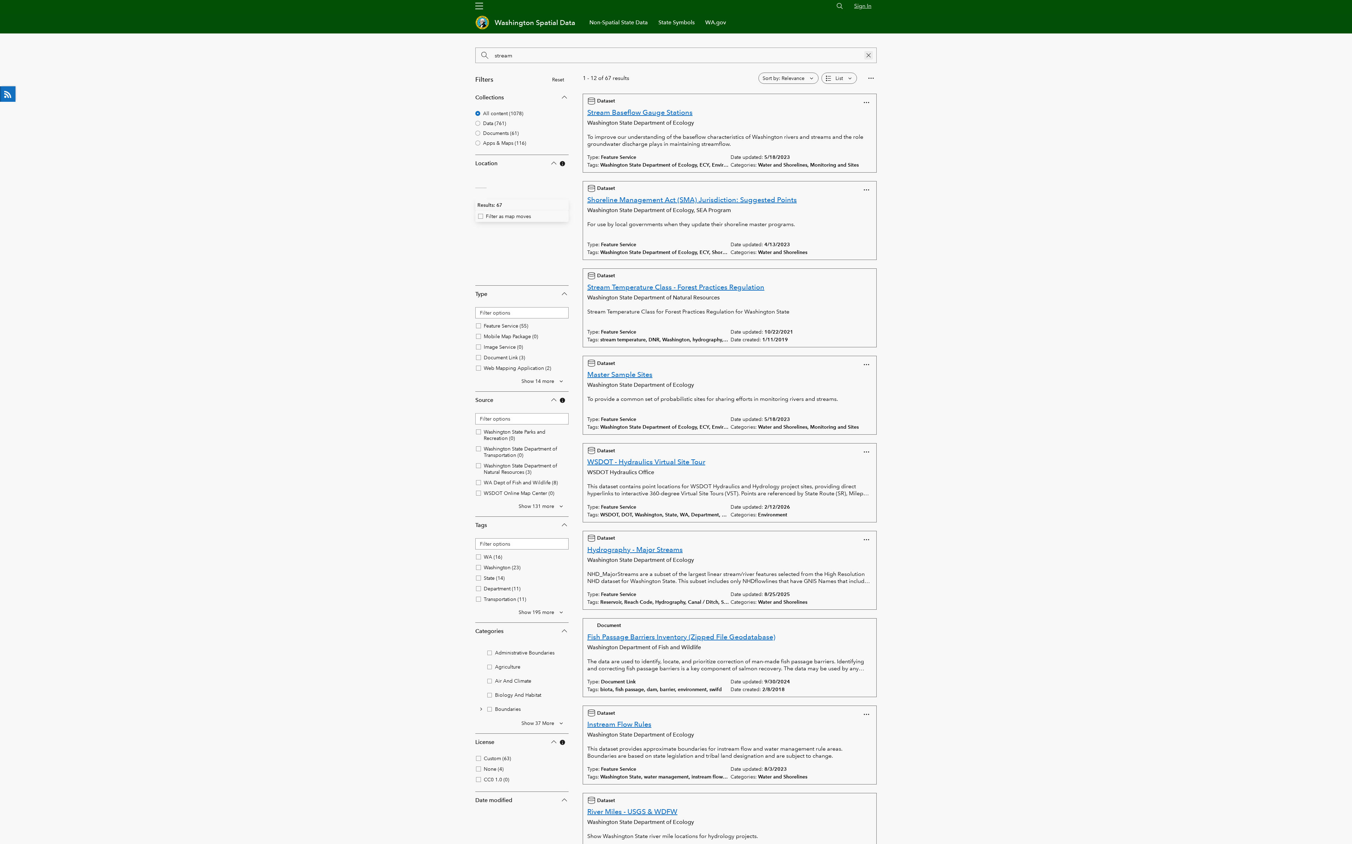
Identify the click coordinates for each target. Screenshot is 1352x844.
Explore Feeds (7, 94)
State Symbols (676, 22)
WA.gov (715, 22)
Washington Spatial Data (535, 22)
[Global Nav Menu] (479, 6)
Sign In (862, 5)
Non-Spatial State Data (618, 22)
